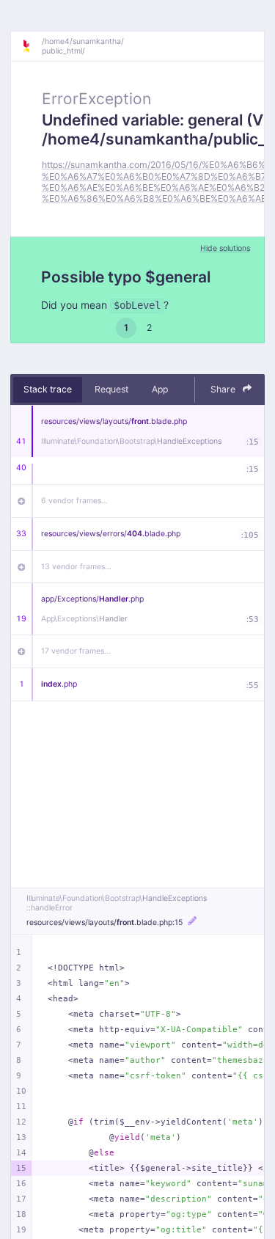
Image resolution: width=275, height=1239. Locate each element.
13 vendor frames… (76, 566)
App (160, 389)
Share (224, 389)
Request (111, 389)
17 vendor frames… (76, 651)
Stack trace (47, 389)
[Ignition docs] (31, 46)
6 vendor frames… (74, 500)
